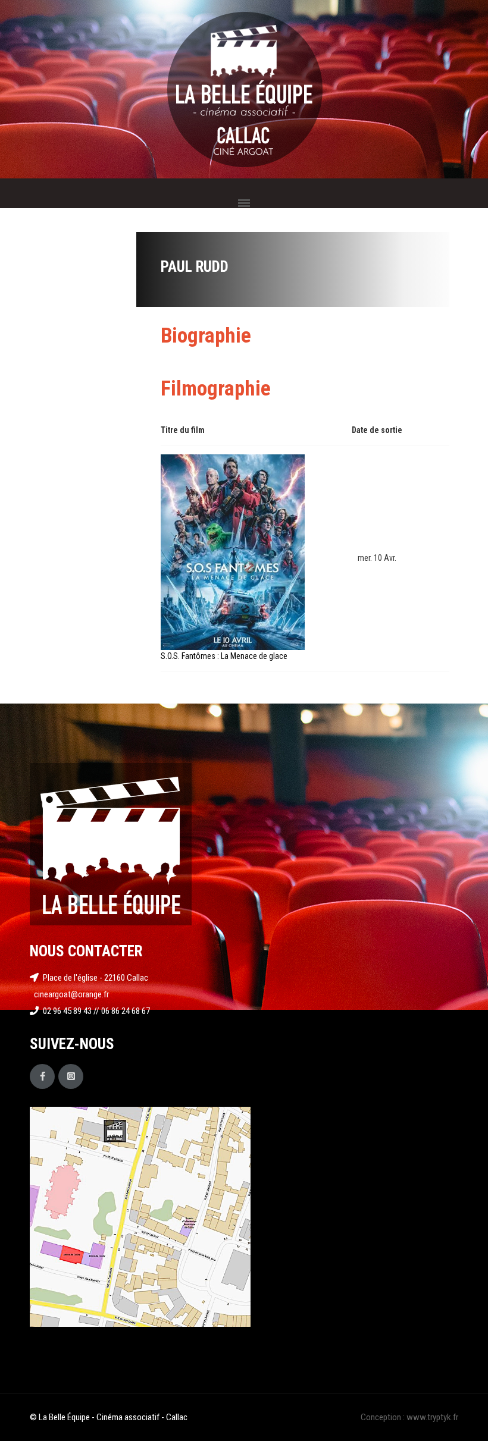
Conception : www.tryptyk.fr (409, 1417)
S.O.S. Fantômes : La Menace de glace (224, 656)
